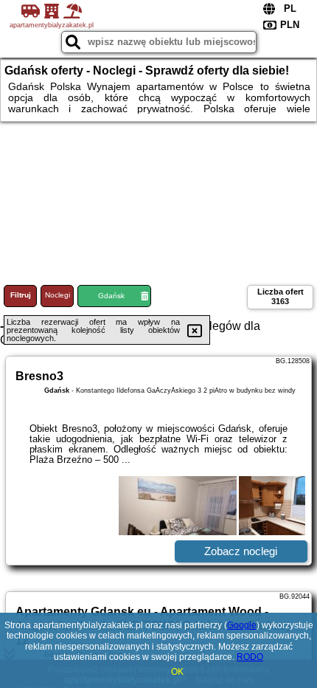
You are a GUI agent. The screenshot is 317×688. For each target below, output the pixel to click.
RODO (250, 657)
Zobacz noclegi (240, 551)
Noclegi (57, 295)
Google (242, 625)
